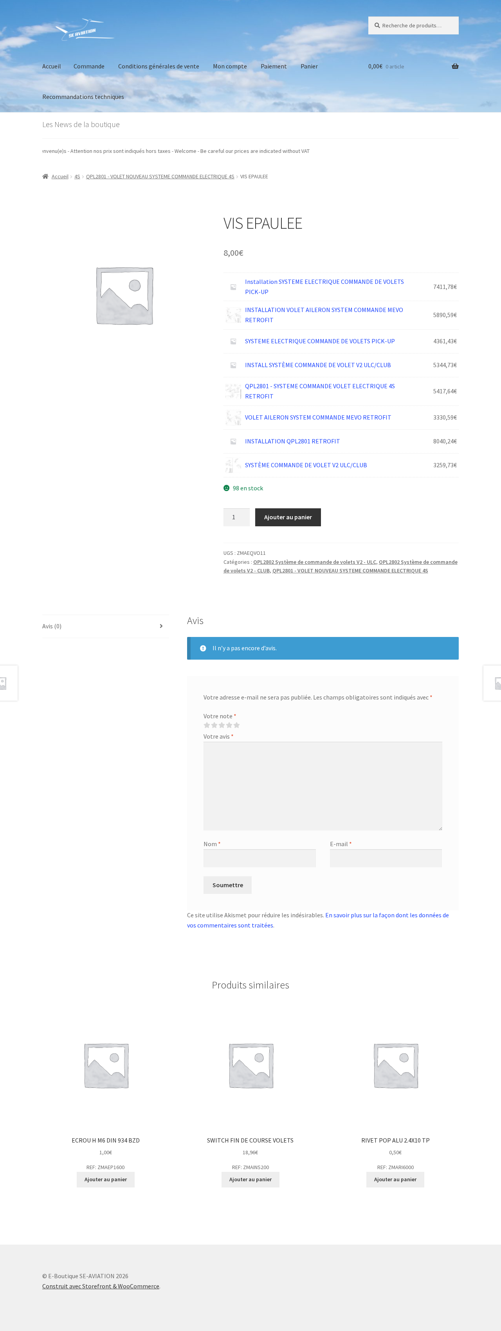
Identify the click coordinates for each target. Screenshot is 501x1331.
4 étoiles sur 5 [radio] (229, 725)
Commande (89, 66)
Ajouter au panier (288, 517)
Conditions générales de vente (158, 66)
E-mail (341, 844)
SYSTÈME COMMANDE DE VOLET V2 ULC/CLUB (306, 465)
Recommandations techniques (83, 96)
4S (77, 176)
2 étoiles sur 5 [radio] (214, 725)
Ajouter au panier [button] (106, 1179)
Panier (309, 66)
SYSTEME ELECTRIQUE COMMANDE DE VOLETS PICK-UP (320, 341)
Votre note (220, 716)
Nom (212, 844)
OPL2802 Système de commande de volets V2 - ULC (314, 561)
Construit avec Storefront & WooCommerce (100, 1286)
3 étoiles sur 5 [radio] (221, 725)
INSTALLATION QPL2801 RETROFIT (292, 441)
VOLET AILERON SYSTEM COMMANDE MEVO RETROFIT (318, 417)
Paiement (274, 66)
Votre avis (219, 736)
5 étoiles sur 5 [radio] (236, 725)
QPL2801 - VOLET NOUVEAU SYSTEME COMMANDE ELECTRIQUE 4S (160, 176)
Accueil (51, 66)
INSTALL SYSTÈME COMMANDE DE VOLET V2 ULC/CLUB (318, 365)
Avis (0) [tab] (51, 626)
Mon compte (230, 66)
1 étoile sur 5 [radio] (207, 725)
